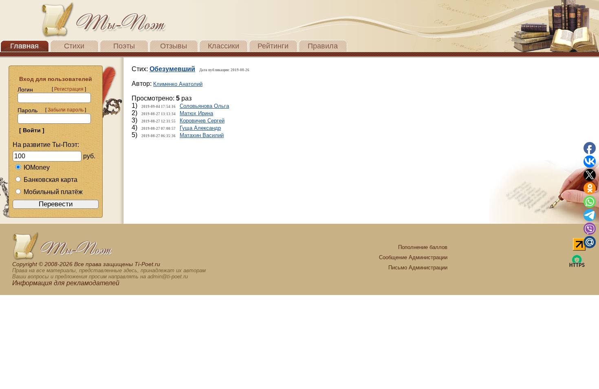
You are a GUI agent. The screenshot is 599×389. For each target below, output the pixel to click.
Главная (24, 46)
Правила (323, 46)
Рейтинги (273, 46)
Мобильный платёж (53, 191)
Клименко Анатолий (178, 84)
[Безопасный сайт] (577, 265)
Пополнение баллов (422, 247)
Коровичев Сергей (202, 121)
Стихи (74, 46)
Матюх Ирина (196, 113)
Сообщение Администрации (413, 257)
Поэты (124, 46)
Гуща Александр (200, 128)
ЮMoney (37, 167)
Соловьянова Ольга (204, 106)
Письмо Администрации (417, 267)
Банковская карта (50, 179)
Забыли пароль (66, 110)
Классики (223, 46)
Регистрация (69, 89)
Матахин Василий (202, 135)
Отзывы (173, 46)
